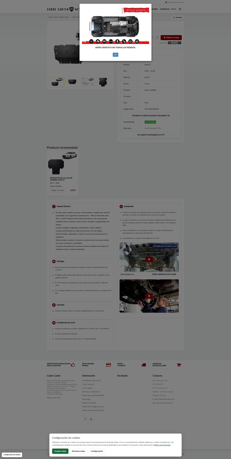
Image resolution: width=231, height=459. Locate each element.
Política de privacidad (162, 445)
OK (115, 55)
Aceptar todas (60, 451)
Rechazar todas (78, 451)
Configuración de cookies (11, 455)
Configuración (97, 451)
